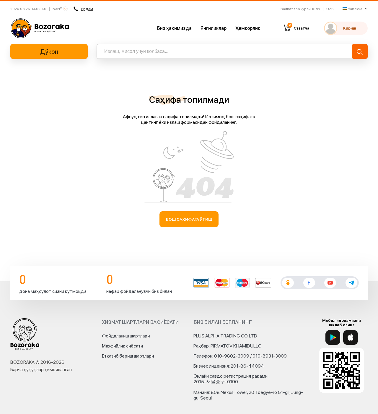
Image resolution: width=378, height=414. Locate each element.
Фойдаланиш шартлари (126, 336)
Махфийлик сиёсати (122, 346)
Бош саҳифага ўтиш (189, 219)
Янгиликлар (214, 28)
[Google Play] (332, 337)
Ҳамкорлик (247, 28)
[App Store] (350, 337)
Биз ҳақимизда (174, 28)
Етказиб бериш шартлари (128, 356)
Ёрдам (87, 9)
